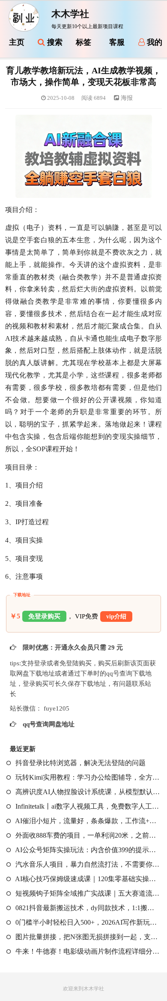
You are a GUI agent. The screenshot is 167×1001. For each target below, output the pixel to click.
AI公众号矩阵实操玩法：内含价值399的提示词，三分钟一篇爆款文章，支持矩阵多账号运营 (87, 849)
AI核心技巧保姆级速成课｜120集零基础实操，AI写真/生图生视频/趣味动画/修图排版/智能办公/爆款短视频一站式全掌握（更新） (87, 878)
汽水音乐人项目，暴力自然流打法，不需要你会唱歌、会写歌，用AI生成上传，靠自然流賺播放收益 (87, 864)
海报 (126, 98)
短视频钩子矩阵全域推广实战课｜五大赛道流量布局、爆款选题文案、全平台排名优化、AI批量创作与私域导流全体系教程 (87, 893)
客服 (117, 42)
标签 (83, 42)
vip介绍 (116, 616)
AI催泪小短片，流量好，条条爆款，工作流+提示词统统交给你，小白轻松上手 (87, 820)
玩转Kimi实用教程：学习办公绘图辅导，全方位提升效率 (87, 777)
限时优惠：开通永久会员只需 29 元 (72, 647)
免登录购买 (44, 616)
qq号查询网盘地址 (48, 724)
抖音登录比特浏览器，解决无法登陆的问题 (80, 762)
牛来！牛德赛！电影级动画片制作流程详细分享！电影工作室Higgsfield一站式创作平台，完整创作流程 (87, 951)
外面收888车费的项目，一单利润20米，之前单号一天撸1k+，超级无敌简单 (87, 835)
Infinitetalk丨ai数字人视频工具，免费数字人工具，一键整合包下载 (87, 806)
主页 (16, 42)
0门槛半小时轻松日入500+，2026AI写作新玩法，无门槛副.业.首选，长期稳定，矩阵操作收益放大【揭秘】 (87, 922)
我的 (153, 42)
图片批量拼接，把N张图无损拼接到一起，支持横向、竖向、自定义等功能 (87, 936)
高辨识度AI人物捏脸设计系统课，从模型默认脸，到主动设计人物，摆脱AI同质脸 (87, 791)
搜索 (54, 42)
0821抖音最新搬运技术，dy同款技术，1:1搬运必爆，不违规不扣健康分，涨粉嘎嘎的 (87, 907)
